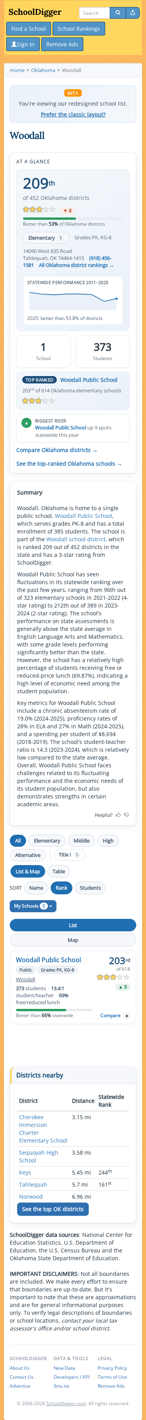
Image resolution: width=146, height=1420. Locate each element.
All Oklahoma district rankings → (76, 265)
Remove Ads (111, 1386)
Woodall (25, 979)
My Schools (29, 906)
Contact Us (21, 1377)
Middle (82, 840)
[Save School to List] (127, 1016)
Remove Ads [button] (62, 44)
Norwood (31, 1196)
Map (73, 939)
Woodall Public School (89, 379)
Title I (68, 854)
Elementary (45, 237)
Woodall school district (76, 539)
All (18, 840)
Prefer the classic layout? (73, 114)
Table (59, 871)
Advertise (20, 1386)
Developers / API (72, 1377)
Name (36, 887)
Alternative (27, 854)
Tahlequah (33, 1184)
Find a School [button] (28, 28)
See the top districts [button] (53, 1209)
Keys (25, 1172)
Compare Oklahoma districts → (57, 450)
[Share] (133, 13)
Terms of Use (112, 1377)
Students (90, 887)
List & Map (28, 871)
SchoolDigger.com (66, 1403)
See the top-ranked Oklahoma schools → (69, 463)
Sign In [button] (26, 44)
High (108, 840)
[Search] (118, 13)
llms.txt (61, 1386)
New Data (64, 1368)
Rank (61, 887)
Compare (110, 1015)
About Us (20, 1368)
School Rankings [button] (79, 28)
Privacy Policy (112, 1368)
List (73, 925)
